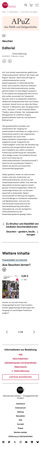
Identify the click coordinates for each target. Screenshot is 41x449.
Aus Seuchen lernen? (16, 265)
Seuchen (7, 41)
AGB (20, 354)
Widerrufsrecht (20, 367)
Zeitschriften (13, 12)
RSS (20, 420)
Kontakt (20, 424)
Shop (4, 12)
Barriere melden (20, 432)
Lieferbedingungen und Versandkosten (20, 363)
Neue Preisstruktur (20, 359)
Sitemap (20, 412)
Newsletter (20, 416)
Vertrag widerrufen (20, 377)
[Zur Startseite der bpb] (9, 7)
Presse (20, 428)
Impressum (20, 404)
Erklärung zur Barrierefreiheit (20, 436)
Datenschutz (20, 408)
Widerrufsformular (21, 371)
